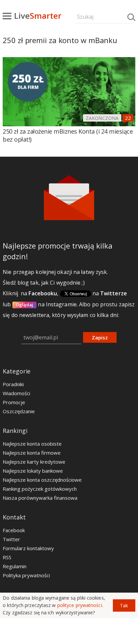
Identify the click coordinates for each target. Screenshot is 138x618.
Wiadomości (16, 393)
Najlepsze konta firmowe (32, 452)
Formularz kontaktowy (28, 548)
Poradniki (13, 384)
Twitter (11, 539)
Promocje (14, 402)
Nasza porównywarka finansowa (40, 497)
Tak (124, 605)
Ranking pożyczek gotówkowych (40, 488)
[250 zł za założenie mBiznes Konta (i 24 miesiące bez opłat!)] (69, 91)
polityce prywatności (79, 605)
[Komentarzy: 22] (128, 118)
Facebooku (42, 293)
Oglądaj (24, 305)
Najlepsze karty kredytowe (34, 461)
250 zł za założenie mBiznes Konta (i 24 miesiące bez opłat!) (68, 135)
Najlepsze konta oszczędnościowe (42, 479)
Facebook (14, 530)
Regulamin (14, 566)
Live (37, 15)
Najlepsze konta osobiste (32, 443)
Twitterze (113, 293)
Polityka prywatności (26, 575)
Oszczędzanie (19, 411)
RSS (7, 557)
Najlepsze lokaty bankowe (33, 470)
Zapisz (100, 337)
